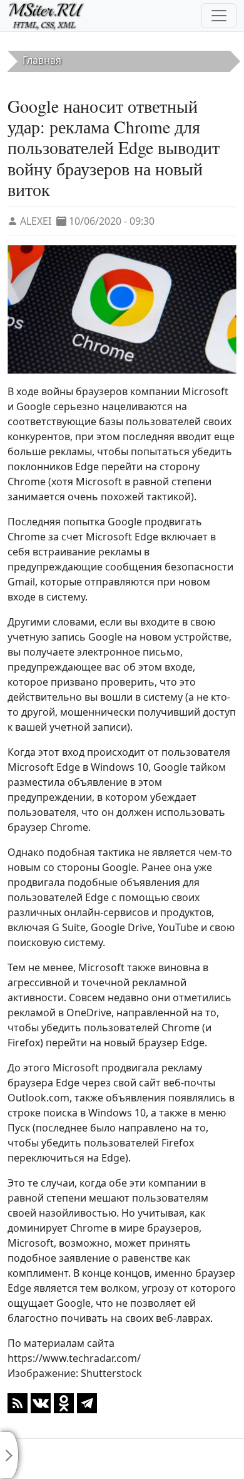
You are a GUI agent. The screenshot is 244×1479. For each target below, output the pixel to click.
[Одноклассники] (64, 1402)
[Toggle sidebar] (9, 1455)
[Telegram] (87, 1402)
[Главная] (52, 15)
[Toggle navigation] (218, 15)
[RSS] (18, 1402)
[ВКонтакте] (41, 1402)
